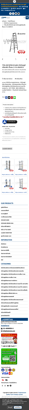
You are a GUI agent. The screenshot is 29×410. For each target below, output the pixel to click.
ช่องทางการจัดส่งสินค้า (6, 256)
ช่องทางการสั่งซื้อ (5, 250)
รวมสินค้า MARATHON (6, 233)
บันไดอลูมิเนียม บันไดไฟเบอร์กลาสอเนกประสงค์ (12, 299)
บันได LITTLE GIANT (6, 229)
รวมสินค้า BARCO (7, 90)
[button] (24, 17)
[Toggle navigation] (27, 17)
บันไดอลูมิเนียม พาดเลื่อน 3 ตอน (8, 277)
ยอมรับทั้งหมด (18, 407)
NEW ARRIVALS (20, 88)
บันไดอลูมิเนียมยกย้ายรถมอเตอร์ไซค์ (9, 309)
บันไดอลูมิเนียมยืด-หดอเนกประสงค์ (9, 306)
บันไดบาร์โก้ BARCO (5, 226)
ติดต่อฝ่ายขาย (4, 247)
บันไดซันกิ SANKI (5, 220)
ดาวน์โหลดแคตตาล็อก (6, 217)
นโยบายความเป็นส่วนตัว (16, 403)
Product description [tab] (8, 104)
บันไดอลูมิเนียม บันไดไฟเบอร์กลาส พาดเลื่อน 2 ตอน (13, 274)
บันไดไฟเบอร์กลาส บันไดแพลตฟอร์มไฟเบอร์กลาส (12, 268)
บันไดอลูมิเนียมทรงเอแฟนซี (7, 296)
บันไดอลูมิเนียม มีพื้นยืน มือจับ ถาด (9, 293)
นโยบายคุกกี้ (4, 404)
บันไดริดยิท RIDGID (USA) (7, 223)
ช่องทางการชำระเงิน (5, 253)
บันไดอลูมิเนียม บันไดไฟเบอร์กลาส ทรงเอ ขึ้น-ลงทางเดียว (14, 284)
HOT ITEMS (12, 88)
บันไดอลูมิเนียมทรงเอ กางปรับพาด (9, 280)
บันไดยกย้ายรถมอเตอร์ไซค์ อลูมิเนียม (10, 303)
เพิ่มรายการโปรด (7, 79)
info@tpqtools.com (10, 10)
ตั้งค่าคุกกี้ (10, 407)
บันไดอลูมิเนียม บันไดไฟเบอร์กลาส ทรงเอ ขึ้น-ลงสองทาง (14, 287)
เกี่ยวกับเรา (3, 244)
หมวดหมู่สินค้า (4, 213)
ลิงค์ (2, 260)
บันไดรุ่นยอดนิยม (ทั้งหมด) (19, 84)
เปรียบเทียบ (19, 79)
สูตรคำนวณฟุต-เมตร (6, 236)
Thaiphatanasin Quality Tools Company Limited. (16, 393)
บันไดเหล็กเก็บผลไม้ (5, 312)
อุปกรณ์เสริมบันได (5, 315)
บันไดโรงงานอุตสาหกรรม (13, 82)
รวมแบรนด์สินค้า (5, 210)
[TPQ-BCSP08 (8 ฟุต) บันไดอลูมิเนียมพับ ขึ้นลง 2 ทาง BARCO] (14, 42)
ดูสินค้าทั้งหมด (4, 207)
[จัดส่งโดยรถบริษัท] (3, 380)
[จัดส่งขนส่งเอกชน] (6, 380)
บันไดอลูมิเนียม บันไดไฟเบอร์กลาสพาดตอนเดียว (12, 271)
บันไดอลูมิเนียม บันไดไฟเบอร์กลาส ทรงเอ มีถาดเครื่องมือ (14, 290)
